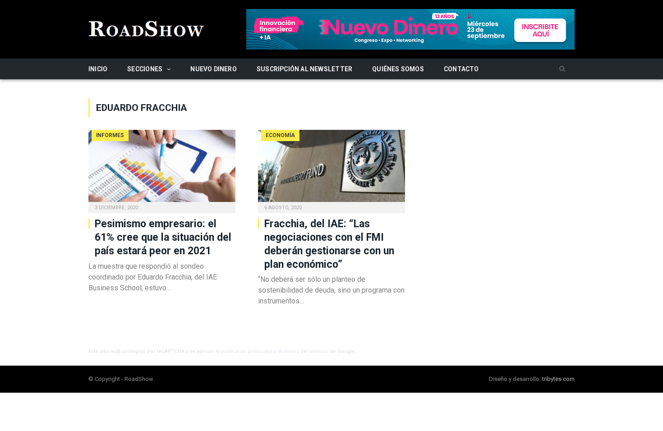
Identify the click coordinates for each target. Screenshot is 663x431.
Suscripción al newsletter (304, 69)
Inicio (97, 69)
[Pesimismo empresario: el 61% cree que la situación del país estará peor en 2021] (161, 168)
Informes (110, 135)
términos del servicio (302, 351)
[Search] (562, 69)
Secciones (144, 69)
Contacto (461, 69)
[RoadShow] (146, 27)
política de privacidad (246, 351)
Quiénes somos (398, 69)
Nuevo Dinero (213, 69)
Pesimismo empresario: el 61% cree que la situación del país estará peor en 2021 (163, 237)
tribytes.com (558, 379)
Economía (280, 135)
